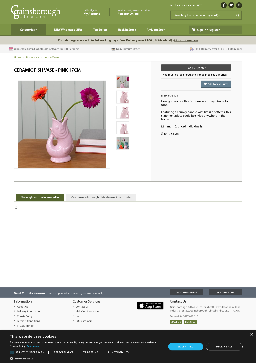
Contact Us (82, 306)
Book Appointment (186, 292)
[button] (86, 358)
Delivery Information (29, 311)
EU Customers (84, 321)
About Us (22, 306)
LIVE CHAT (190, 321)
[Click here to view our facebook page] (224, 5)
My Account (92, 12)
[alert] (128, 346)
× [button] (251, 334)
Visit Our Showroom (88, 311)
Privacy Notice (25, 325)
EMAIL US (176, 321)
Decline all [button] (224, 346)
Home (17, 57)
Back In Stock (127, 30)
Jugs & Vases (51, 57)
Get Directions (225, 292)
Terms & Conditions (28, 321)
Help (78, 316)
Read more (33, 346)
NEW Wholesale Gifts (68, 30)
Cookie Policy (25, 316)
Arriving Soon (156, 30)
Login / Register (196, 68)
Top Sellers (100, 30)
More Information (186, 40)
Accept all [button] (185, 346)
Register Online (134, 12)
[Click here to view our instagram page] (239, 5)
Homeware (32, 57)
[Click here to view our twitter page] (231, 5)
